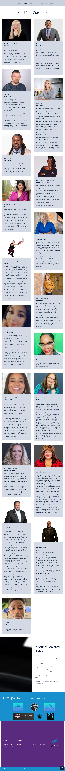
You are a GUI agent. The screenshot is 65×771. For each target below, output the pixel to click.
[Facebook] (54, 746)
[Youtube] (52, 746)
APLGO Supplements (13, 58)
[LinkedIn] (57, 746)
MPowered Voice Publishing (11, 56)
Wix (24, 768)
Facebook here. (39, 683)
